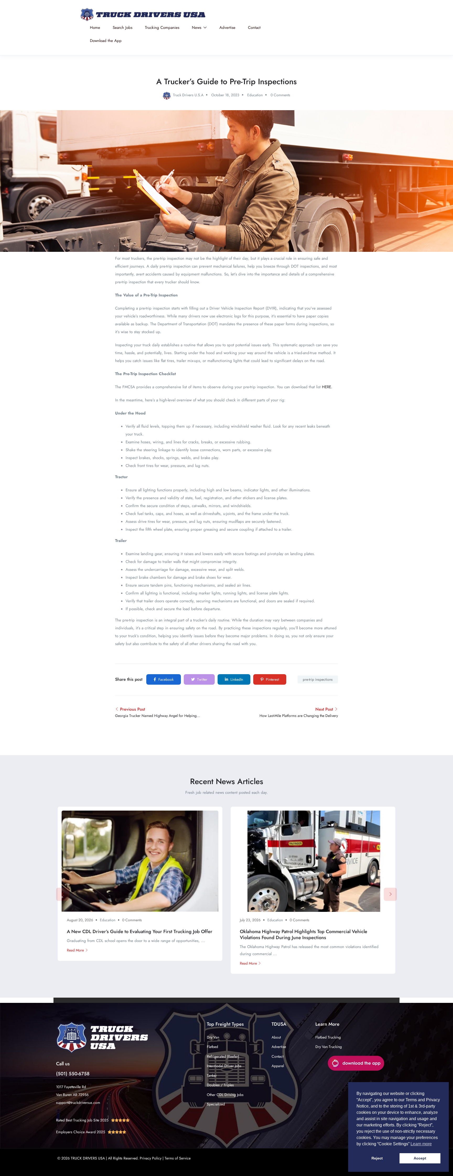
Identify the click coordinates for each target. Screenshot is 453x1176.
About (276, 1037)
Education (255, 95)
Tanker (212, 1075)
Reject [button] (377, 1158)
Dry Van (213, 1037)
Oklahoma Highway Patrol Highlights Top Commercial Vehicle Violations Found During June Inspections (303, 934)
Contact (254, 27)
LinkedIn (236, 679)
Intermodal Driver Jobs (224, 1065)
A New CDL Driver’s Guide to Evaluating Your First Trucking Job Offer (139, 931)
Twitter (201, 679)
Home (95, 27)
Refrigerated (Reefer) (223, 1056)
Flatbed (212, 1046)
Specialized (216, 1104)
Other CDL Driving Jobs (225, 1094)
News (197, 27)
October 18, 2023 (225, 95)
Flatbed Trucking (328, 1037)
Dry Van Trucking (328, 1046)
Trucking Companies (162, 27)
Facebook (165, 679)
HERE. (327, 387)
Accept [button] (420, 1158)
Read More (75, 950)
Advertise (227, 27)
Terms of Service (178, 1158)
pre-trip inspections (318, 679)
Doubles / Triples (220, 1085)
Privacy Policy (150, 1158)
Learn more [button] (421, 1144)
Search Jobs (122, 27)
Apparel (278, 1065)
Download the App (106, 41)
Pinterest (272, 679)
